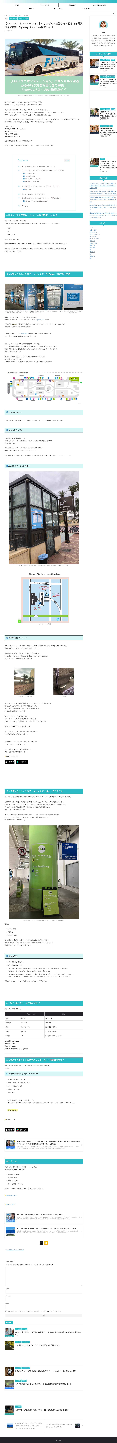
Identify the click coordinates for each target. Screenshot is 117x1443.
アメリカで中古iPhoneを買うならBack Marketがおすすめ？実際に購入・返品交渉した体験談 (103, 192)
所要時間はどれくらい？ (32, 181)
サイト (7, 1303)
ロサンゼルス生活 (19, 1249)
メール (8, 1296)
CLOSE (67, 160)
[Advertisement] (44, 264)
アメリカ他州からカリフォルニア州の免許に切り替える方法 (37, 1345)
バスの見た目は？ (30, 173)
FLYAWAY (24, 333)
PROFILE (31, 8)
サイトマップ (85, 8)
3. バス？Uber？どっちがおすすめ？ (33, 194)
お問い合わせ (72, 5)
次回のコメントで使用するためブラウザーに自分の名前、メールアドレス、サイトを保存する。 (34, 1311)
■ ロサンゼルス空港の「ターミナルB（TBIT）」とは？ (39, 166)
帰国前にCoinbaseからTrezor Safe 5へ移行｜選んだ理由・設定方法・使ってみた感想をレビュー (103, 199)
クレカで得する (45, 5)
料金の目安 (28, 189)
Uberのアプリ (10, 1195)
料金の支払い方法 (30, 176)
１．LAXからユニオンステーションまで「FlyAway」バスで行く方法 (43, 170)
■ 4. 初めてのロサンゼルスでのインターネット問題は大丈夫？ (41, 198)
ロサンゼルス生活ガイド (99, 5)
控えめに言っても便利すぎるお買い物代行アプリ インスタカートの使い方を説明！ (46, 1371)
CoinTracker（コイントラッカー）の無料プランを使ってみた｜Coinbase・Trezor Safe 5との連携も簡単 (103, 186)
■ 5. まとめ (25, 206)
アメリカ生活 (9, 1249)
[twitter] (41, 1243)
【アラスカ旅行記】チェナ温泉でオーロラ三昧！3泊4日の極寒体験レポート (43, 1384)
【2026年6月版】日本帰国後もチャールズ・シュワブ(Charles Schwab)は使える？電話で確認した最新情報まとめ (108, 165)
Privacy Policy (58, 8)
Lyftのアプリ (10, 1204)
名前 (7, 1288)
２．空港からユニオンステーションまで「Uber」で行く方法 (40, 186)
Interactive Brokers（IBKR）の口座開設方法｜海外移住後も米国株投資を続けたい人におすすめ (103, 207)
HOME (17, 5)
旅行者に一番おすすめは (36, 201)
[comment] (46, 1243)
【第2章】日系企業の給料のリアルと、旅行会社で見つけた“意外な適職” (42, 1410)
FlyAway (38, 320)
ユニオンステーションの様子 (33, 179)
